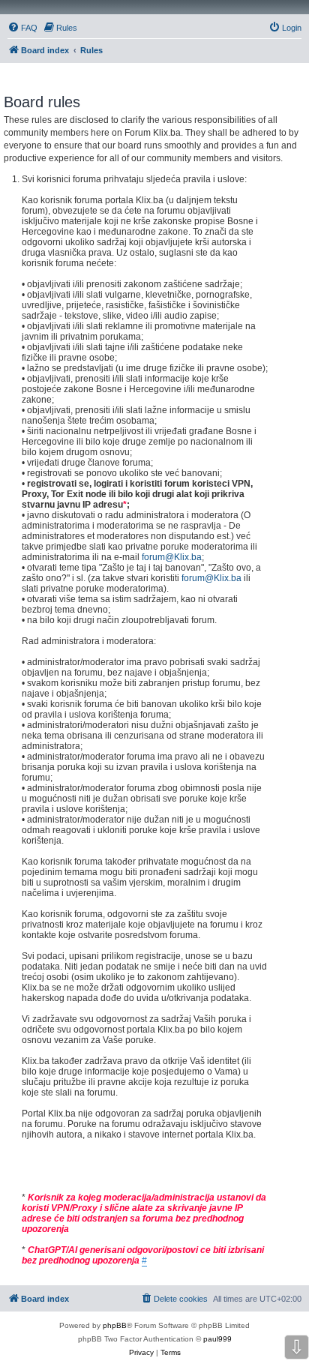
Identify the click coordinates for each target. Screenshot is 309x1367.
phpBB (115, 1325)
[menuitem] (23, 28)
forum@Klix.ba (172, 557)
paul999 (217, 1339)
